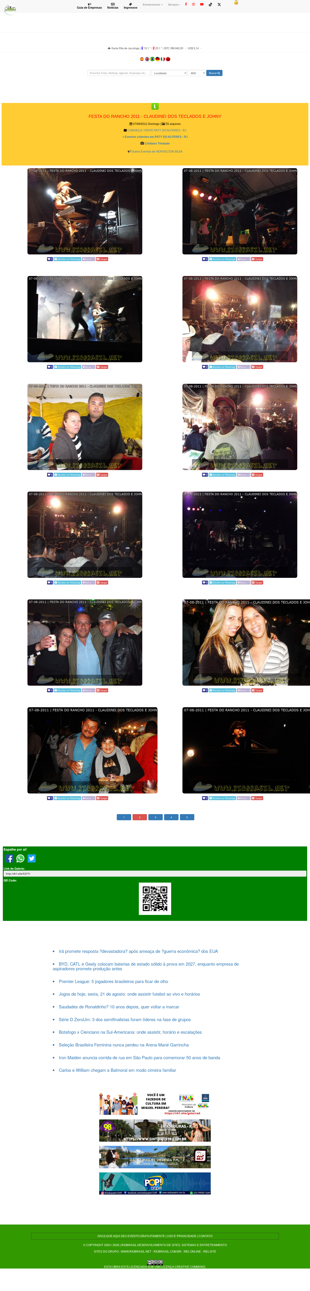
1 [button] (124, 817)
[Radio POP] (155, 1183)
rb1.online (192, 1251)
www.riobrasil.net (136, 1251)
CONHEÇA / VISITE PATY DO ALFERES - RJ (156, 130)
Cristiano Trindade (157, 143)
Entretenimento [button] (152, 4)
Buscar (213, 73)
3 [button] (155, 817)
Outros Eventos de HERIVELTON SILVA (157, 151)
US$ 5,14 (193, 48)
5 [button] (187, 817)
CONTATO (205, 1236)
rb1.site (209, 1251)
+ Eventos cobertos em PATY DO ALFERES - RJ (155, 136)
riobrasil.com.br (167, 1251)
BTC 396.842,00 (173, 48)
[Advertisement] (155, 89)
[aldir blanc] (155, 1103)
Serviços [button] (173, 4)
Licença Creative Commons (183, 1266)
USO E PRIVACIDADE (181, 1236)
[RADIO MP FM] (155, 1156)
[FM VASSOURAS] (155, 1130)
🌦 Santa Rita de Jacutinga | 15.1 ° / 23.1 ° (135, 48)
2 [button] (139, 817)
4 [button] (171, 817)
